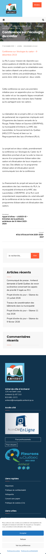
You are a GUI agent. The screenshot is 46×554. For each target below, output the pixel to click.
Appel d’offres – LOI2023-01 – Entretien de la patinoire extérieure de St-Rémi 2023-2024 (15, 219)
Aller (35, 255)
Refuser (23, 539)
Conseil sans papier (12, 498)
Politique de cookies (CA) (15, 503)
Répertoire (9, 486)
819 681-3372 (11, 397)
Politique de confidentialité (29, 551)
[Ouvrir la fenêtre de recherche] (42, 20)
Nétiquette (9, 494)
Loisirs (14, 26)
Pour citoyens (11, 445)
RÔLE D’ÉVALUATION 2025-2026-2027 (30, 235)
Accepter (23, 533)
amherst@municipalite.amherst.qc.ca (19, 400)
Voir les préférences (23, 545)
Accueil (5, 26)
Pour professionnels (23, 439)
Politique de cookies (13, 551)
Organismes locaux (24, 26)
